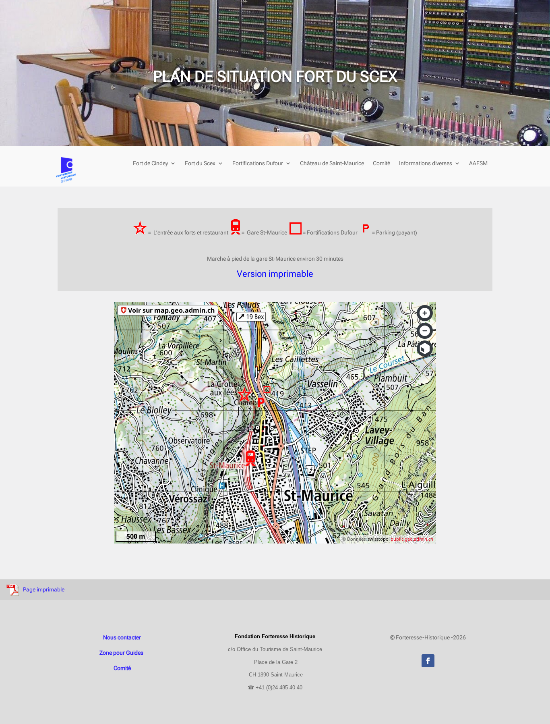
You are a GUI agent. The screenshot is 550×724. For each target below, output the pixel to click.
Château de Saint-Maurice (332, 163)
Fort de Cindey (150, 163)
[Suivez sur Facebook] (428, 660)
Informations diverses (425, 163)
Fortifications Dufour (257, 163)
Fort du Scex (200, 163)
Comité (381, 163)
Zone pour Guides (122, 652)
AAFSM (478, 163)
